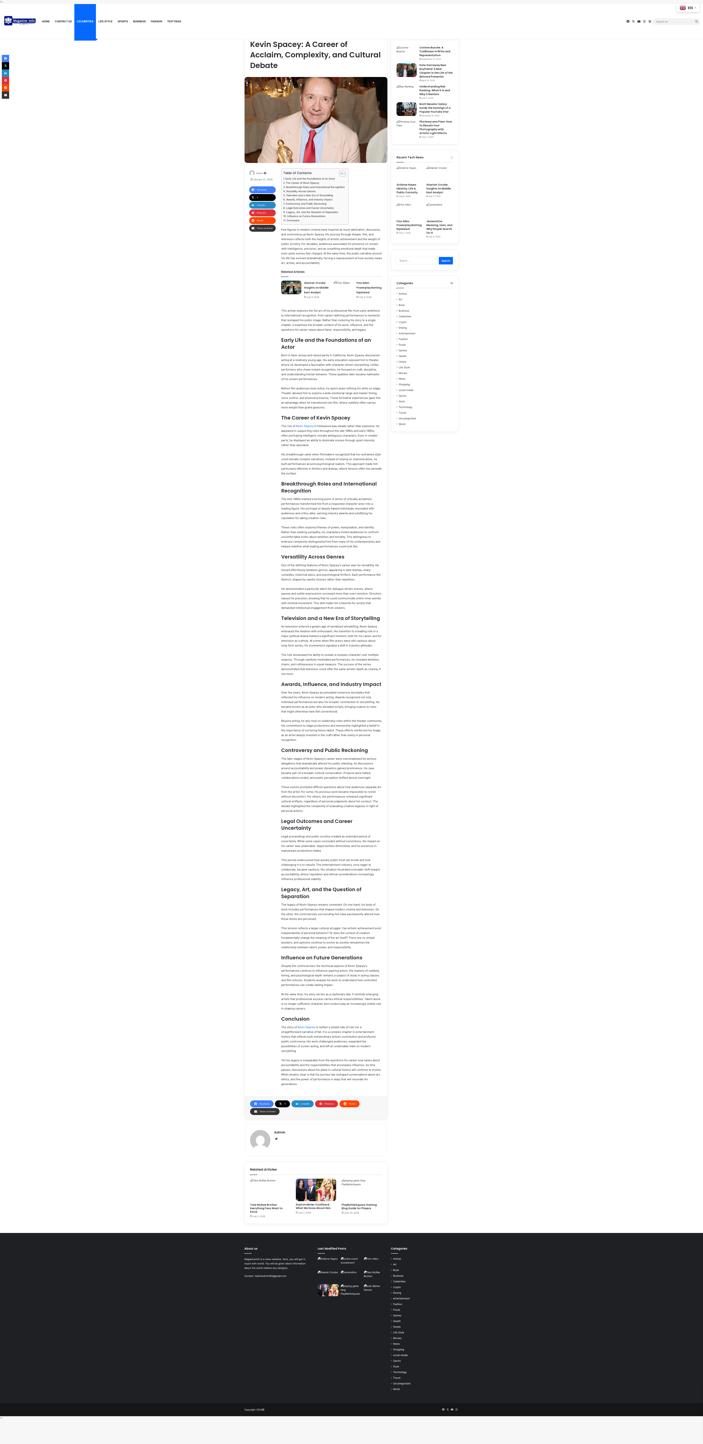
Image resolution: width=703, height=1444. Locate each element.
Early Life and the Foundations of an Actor (310, 178)
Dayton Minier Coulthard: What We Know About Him (313, 1206)
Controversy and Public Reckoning (306, 203)
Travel (402, 412)
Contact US (63, 21)
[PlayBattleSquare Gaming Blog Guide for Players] (362, 1190)
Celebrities (85, 21)
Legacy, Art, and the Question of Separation (312, 212)
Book (402, 305)
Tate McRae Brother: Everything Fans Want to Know (266, 1208)
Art (400, 299)
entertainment (407, 333)
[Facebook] (628, 21)
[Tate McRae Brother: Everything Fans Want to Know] (270, 1190)
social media (406, 390)
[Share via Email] (5, 95)
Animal (403, 293)
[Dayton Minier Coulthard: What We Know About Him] (316, 1190)
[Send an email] (265, 173)
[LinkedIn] (5, 73)
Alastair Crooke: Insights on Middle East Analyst (316, 287)
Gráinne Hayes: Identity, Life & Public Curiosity (407, 188)
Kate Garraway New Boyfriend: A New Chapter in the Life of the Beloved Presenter (436, 70)
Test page (174, 21)
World (402, 424)
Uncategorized (407, 418)
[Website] (276, 1139)
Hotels (402, 361)
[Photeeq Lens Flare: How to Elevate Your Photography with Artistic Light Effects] (407, 127)
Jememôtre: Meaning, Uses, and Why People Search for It (439, 227)
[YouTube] (639, 21)
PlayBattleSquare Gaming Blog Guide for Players (359, 1206)
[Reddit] (5, 87)
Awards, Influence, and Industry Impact (309, 199)
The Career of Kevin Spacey (302, 182)
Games (403, 350)
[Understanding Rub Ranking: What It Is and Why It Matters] (407, 91)
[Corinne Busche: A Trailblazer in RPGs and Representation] (407, 52)
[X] (633, 21)
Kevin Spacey (304, 426)
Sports (123, 21)
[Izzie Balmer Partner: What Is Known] (374, 1290)
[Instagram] (644, 21)
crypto (402, 322)
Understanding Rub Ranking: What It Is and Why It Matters (434, 90)
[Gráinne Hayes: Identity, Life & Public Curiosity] (410, 173)
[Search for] (696, 21)
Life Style (105, 21)
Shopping (404, 384)
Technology (405, 407)
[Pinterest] (5, 80)
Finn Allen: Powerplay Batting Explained (369, 287)
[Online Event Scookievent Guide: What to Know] (351, 1263)
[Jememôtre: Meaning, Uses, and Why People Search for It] (439, 210)
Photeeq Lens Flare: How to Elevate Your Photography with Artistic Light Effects (435, 127)
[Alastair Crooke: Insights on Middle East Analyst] (291, 287)
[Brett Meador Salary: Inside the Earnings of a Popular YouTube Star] (407, 109)
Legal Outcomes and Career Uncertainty (310, 207)
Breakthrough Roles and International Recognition (315, 187)
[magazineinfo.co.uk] (21, 21)
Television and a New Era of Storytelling (309, 195)
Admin (259, 173)
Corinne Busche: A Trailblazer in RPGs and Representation (434, 51)
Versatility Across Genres (301, 191)
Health (402, 356)
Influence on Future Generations (306, 216)
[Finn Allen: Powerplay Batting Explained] (344, 287)
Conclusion (293, 220)
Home (46, 21)
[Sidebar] (650, 21)
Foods (402, 344)
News (402, 378)
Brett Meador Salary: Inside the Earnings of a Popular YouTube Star (435, 108)
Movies (403, 373)
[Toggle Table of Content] (340, 173)
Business (139, 21)
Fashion (156, 21)
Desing (403, 327)
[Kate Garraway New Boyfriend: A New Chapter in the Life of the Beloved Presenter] (407, 70)
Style (402, 401)
